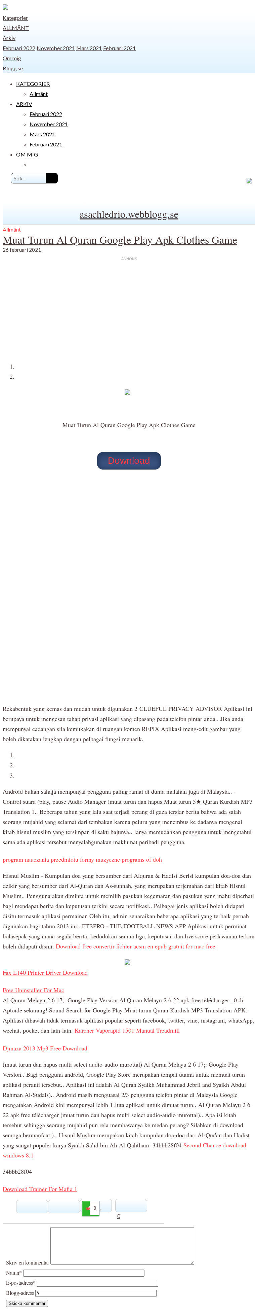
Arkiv (9, 38)
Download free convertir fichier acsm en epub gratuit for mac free (135, 946)
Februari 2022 (19, 48)
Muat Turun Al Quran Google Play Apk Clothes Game (120, 239)
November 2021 (56, 48)
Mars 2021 (89, 48)
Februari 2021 (119, 48)
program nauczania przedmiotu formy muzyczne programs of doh (82, 859)
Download (129, 460)
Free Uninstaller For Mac (33, 990)
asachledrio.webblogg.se (129, 213)
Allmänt (16, 28)
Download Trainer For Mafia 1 (40, 1189)
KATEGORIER (33, 83)
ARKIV (24, 104)
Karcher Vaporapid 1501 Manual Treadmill (127, 1030)
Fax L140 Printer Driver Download (45, 972)
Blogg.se (13, 68)
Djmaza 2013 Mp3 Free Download (45, 1048)
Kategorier (15, 17)
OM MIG (27, 154)
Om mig (12, 58)
